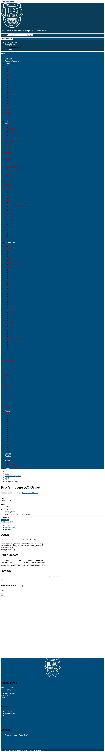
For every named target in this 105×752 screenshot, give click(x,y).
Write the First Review (30, 493)
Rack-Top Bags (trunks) (18, 355)
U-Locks (12, 318)
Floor (11, 369)
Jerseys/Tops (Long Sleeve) (20, 433)
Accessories (14, 427)
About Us (12, 462)
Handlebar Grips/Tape (12, 167)
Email (3, 697)
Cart (10, 49)
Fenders (7, 286)
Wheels (7, 226)
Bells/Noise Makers (16, 379)
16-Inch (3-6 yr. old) (16, 117)
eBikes (7, 121)
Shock (11, 373)
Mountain (8, 77)
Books (11, 326)
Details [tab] (7, 525)
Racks (11, 357)
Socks (11, 442)
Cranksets (8, 153)
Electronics (8, 266)
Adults (11, 419)
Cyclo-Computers (16, 272)
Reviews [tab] (8, 529)
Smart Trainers (15, 405)
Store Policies (13, 464)
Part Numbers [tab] (10, 527)
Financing (9, 458)
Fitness (7, 105)
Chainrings (8, 145)
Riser (11, 181)
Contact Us (9, 468)
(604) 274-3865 (6, 695)
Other (11, 183)
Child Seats (8, 258)
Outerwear (13, 435)
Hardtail (12, 83)
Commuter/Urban (10, 89)
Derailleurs (8, 159)
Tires (11, 222)
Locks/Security (10, 310)
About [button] (7, 460)
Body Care (8, 244)
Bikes (11, 103)
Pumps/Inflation (10, 361)
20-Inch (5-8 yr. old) (16, 119)
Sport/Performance (16, 71)
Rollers (12, 403)
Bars (11, 332)
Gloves (12, 429)
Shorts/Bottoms (15, 440)
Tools (11, 395)
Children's (8, 113)
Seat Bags (13, 359)
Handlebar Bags (15, 351)
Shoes (7, 446)
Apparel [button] (8, 411)
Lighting (8, 298)
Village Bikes (11, 750)
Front (11, 163)
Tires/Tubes (9, 216)
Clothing (8, 423)
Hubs (11, 234)
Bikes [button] (7, 65)
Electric (7, 99)
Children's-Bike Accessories (14, 262)
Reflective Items (15, 383)
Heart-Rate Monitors (17, 276)
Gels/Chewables (15, 336)
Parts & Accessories (17, 193)
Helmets (7, 413)
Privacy (30, 750)
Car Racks (8, 248)
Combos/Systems (16, 304)
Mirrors (12, 381)
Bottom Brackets (10, 129)
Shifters (7, 208)
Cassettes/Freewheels (12, 141)
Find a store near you (24, 514)
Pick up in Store (18, 514)
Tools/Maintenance (11, 389)
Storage (7, 385)
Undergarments (15, 444)
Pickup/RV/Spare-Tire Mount (20, 254)
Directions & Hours (8, 693)
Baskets (12, 344)
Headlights (13, 306)
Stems (7, 212)
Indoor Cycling (10, 397)
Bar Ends (8, 125)
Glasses (12, 284)
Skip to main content (7, 2)
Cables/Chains (14, 316)
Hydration (8, 290)
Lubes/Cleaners (15, 393)
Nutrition (8, 328)
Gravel (7, 73)
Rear (11, 165)
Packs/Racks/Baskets (12, 338)
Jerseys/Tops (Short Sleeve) (20, 431)
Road (7, 67)
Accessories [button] (10, 242)
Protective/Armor (15, 438)
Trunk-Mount (14, 257)
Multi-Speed (13, 93)
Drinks (11, 334)
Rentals (8, 456)
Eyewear (8, 280)
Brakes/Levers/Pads (11, 133)
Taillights (12, 308)
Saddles (7, 197)
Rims (11, 236)
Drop (11, 179)
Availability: (5, 510)
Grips (11, 171)
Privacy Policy (14, 466)
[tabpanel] (52, 542)
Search (5, 35)
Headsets (8, 185)
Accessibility (38, 750)
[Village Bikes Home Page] (12, 27)
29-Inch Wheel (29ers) (17, 85)
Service (8, 454)
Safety (7, 375)
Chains (7, 149)
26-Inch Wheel (14, 81)
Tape (11, 173)
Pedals (7, 189)
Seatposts (8, 200)
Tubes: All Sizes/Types (18, 224)
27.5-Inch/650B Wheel (17, 87)
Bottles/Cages (14, 296)
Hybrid (7, 109)
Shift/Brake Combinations (13, 204)
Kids (11, 417)
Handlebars (8, 175)
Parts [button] (7, 123)
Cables (7, 137)
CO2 (11, 367)
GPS (11, 274)
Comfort (7, 95)
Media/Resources (10, 322)
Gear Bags (13, 349)
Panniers (12, 353)
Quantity (4, 518)
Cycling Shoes (14, 452)
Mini (10, 371)
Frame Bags (13, 347)
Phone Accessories (16, 278)
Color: (3, 501)
